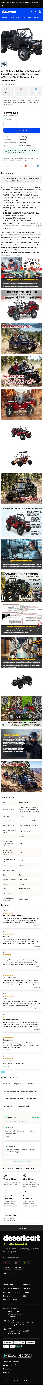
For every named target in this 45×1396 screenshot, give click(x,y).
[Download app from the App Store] (25, 1356)
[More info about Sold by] (28, 137)
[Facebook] (14, 1273)
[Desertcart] (9, 11)
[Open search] (31, 11)
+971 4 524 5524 (14, 1333)
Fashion (36, 18)
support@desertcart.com (18, 1325)
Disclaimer (8, 1369)
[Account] (35, 11)
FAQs (6, 1373)
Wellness (5, 18)
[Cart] (40, 11)
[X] (10, 1273)
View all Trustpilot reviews (22, 1162)
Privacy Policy (9, 1365)
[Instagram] (5, 1273)
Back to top (21, 1228)
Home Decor (15, 18)
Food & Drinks (26, 18)
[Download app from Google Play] (10, 1356)
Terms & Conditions (12, 1361)
